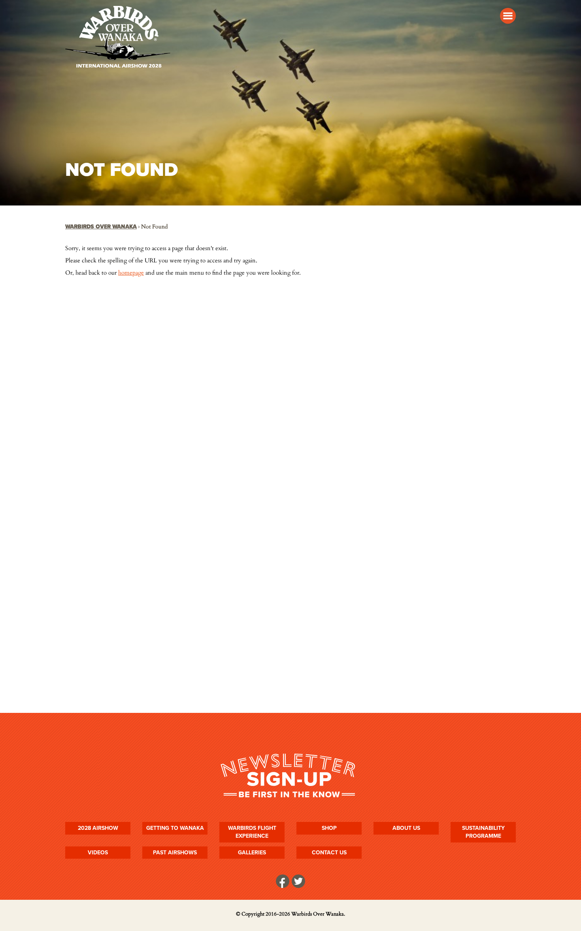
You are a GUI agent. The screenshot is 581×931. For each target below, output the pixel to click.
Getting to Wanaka (175, 828)
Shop (329, 828)
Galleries (252, 852)
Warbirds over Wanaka (101, 226)
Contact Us (329, 852)
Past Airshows (175, 852)
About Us (406, 828)
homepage (131, 273)
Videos (98, 852)
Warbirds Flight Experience (252, 832)
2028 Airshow (98, 828)
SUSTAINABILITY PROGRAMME (483, 832)
